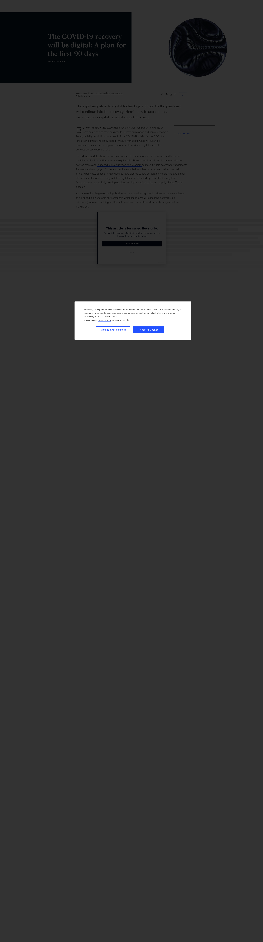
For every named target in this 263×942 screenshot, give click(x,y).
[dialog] (133, 320)
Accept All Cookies (148, 329)
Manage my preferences (113, 329)
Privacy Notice (104, 320)
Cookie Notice (110, 316)
